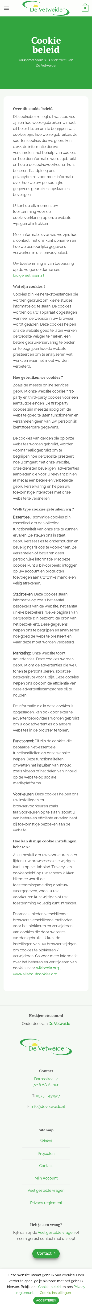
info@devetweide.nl (48, 1106)
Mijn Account (46, 1178)
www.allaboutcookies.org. (35, 974)
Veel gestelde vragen (46, 1190)
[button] (6, 8)
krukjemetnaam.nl (28, 275)
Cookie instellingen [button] (55, 1293)
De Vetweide (59, 1023)
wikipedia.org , (48, 968)
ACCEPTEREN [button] (46, 1300)
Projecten (46, 1153)
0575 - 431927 (48, 1096)
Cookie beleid (49, 1287)
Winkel (46, 1141)
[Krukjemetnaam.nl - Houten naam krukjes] (46, 8)
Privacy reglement (46, 1203)
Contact (46, 1166)
